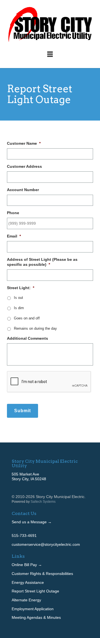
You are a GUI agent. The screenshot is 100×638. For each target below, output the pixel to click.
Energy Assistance (28, 582)
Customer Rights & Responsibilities (42, 573)
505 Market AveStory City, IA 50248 (29, 476)
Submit (22, 410)
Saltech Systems (43, 502)
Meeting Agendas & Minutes (36, 617)
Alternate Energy (26, 600)
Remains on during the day (35, 329)
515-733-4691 (24, 535)
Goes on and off (27, 318)
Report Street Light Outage (35, 591)
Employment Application (33, 609)
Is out (18, 298)
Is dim (19, 308)
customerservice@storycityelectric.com (46, 544)
